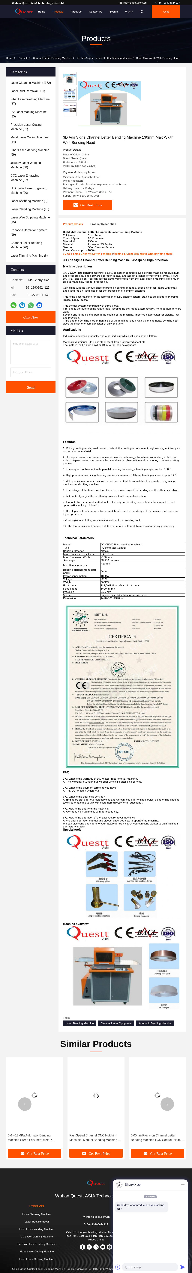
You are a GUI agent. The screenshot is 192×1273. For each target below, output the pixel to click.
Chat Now (30, 317)
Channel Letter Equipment (116, 1023)
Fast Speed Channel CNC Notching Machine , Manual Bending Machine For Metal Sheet (34, 1138)
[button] (25, 1104)
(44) (29, 139)
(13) (29, 209)
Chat (166, 11)
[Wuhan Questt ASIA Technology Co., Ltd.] (24, 11)
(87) (30, 101)
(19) (28, 232)
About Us (76, 11)
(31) (26, 127)
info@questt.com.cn (135, 2)
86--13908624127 (169, 2)
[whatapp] (31, 305)
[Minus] (182, 1184)
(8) (28, 201)
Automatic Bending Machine (155, 1023)
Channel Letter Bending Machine (52, 57)
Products (58, 11)
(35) (28, 114)
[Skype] (22, 305)
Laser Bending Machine (80, 1023)
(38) (25, 165)
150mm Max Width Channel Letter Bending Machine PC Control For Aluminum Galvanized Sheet (153, 1138)
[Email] (39, 305)
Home (41, 11)
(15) (30, 220)
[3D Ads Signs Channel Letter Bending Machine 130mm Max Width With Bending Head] (109, 103)
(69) (29, 152)
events (114, 11)
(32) (24, 178)
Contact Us (95, 11)
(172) (30, 82)
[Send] (183, 1267)
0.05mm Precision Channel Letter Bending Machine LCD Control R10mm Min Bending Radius (95, 1138)
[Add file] (117, 1267)
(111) (27, 91)
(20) (28, 190)
